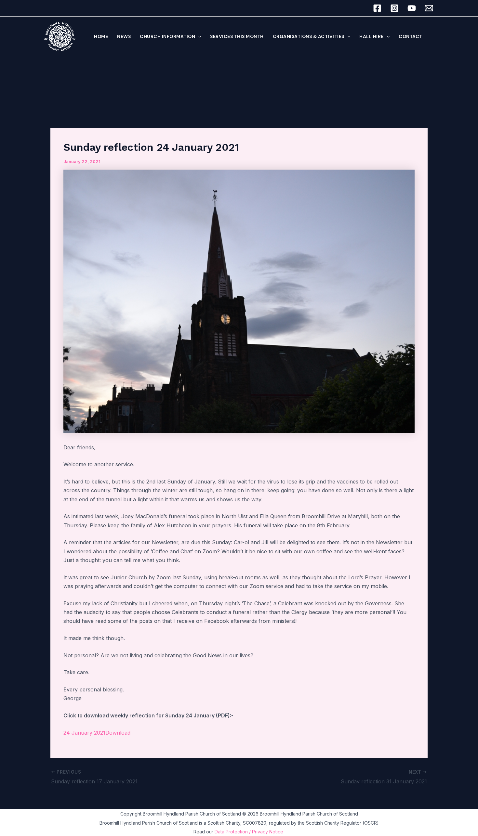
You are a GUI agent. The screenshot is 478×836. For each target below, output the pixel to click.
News (124, 36)
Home (101, 36)
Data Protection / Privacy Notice (250, 831)
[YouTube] (411, 8)
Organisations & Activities (308, 36)
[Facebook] (377, 8)
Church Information (167, 36)
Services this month (237, 36)
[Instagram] (394, 8)
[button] (198, 36)
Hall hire (371, 36)
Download (117, 732)
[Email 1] (429, 8)
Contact (410, 36)
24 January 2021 (84, 732)
